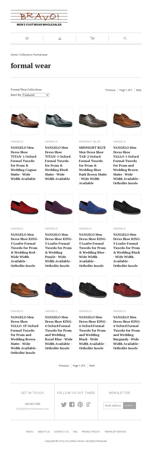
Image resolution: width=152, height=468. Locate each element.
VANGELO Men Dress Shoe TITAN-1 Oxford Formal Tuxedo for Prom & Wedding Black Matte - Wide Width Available (57, 163)
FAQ (75, 431)
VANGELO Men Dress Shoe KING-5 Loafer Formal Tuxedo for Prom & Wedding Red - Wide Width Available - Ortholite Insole (24, 250)
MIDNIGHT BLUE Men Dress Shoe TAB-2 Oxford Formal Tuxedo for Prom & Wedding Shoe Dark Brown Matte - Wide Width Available (93, 165)
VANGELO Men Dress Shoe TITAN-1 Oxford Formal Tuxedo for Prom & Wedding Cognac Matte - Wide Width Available (24, 163)
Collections (26, 54)
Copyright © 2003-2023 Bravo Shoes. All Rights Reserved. (76, 441)
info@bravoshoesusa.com (32, 408)
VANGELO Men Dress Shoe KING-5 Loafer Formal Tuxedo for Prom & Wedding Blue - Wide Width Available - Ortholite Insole (93, 250)
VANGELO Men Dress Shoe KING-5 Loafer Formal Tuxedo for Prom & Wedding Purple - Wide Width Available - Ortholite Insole (59, 250)
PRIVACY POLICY (91, 431)
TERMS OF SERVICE (115, 431)
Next (138, 90)
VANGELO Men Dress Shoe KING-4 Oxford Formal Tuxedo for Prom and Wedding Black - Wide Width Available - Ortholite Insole (93, 332)
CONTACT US (61, 431)
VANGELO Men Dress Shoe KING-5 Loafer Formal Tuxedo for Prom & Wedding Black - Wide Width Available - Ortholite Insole (127, 250)
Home (14, 54)
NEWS (29, 431)
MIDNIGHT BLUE (90, 141)
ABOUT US (43, 431)
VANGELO (17, 141)
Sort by (16, 95)
